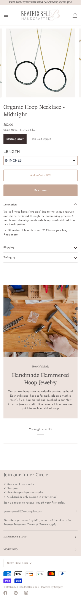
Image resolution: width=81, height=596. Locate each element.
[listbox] (40, 160)
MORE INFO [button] (10, 549)
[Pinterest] (16, 593)
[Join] (74, 511)
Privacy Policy (12, 524)
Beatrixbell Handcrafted (19, 587)
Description (10, 204)
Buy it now (40, 190)
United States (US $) (17, 563)
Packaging (9, 257)
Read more (10, 234)
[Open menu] (9, 15)
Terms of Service (37, 524)
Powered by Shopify (52, 587)
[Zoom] (14, 89)
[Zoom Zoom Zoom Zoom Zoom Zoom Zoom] (40, 63)
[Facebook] (5, 593)
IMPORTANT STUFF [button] (15, 536)
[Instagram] (26, 593)
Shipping (8, 247)
